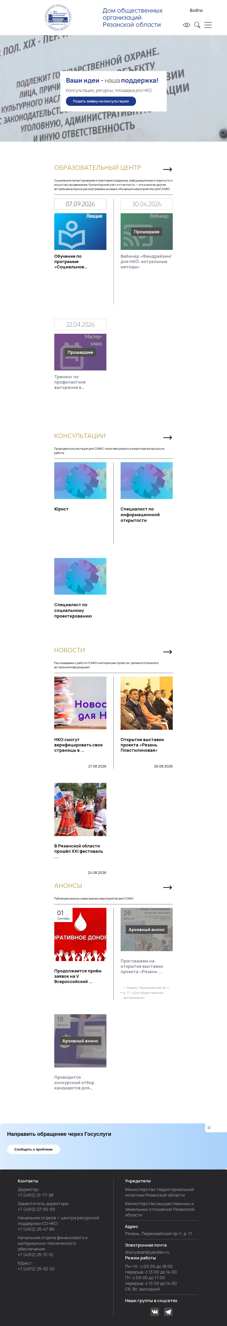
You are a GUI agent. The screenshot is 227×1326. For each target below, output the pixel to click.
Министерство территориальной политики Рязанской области (159, 1192)
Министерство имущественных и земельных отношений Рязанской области (160, 1209)
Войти (196, 10)
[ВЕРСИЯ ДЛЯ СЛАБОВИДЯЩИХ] (185, 25)
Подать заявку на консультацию (101, 101)
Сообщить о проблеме (33, 1149)
